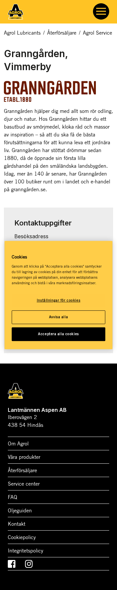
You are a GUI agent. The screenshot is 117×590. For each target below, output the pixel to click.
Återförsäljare (61, 32)
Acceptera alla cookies (58, 334)
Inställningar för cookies (58, 300)
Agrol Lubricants (22, 32)
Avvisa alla (58, 317)
